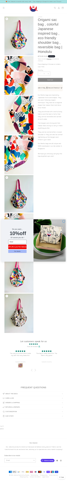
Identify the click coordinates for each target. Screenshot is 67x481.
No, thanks (17, 251)
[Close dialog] (63, 221)
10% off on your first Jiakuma (17, 246)
